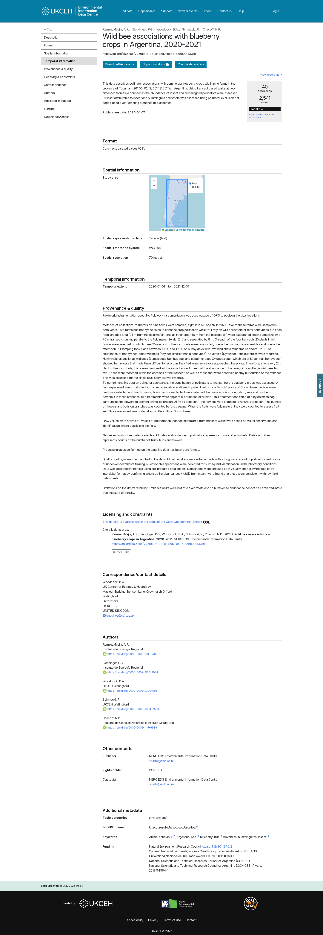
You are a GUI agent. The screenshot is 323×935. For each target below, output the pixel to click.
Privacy (153, 920)
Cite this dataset (189, 64)
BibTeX (117, 552)
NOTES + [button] (257, 109)
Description (51, 37)
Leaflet (168, 229)
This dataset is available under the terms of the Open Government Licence (153, 522)
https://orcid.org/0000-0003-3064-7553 (133, 709)
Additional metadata (57, 101)
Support (166, 11)
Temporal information (60, 61)
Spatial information (56, 53)
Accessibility (135, 920)
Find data (126, 11)
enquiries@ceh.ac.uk (120, 615)
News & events (188, 11)
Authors (49, 93)
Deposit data (146, 11)
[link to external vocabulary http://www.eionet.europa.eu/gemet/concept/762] (198, 837)
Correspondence (55, 85)
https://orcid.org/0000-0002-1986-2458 (132, 654)
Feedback (320, 386)
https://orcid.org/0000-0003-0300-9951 (132, 690)
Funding (49, 109)
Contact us (224, 11)
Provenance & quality (58, 69)
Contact (191, 920)
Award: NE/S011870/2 (217, 846)
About (207, 11)
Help (241, 11)
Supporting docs (154, 64)
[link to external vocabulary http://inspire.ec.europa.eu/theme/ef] (197, 827)
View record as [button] (270, 74)
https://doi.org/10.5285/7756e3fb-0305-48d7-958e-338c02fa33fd (158, 544)
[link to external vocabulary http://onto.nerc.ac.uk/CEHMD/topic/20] (174, 837)
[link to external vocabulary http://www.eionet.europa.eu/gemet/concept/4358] (268, 837)
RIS (127, 552)
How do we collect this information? (262, 116)
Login (275, 11)
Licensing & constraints (59, 77)
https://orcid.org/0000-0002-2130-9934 (132, 672)
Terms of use (172, 920)
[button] (154, 180)
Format (48, 45)
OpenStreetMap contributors (190, 229)
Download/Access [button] (56, 117)
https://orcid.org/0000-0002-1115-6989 (132, 727)
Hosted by (70, 903)
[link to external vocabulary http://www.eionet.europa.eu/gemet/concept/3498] (221, 837)
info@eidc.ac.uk (163, 761)
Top (49, 29)
